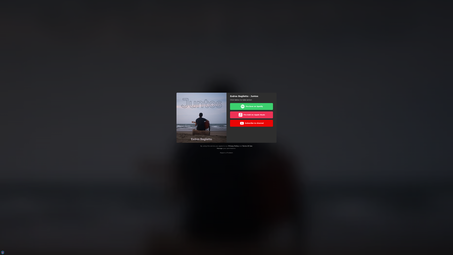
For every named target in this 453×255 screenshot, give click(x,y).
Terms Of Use (247, 146)
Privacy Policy (233, 146)
